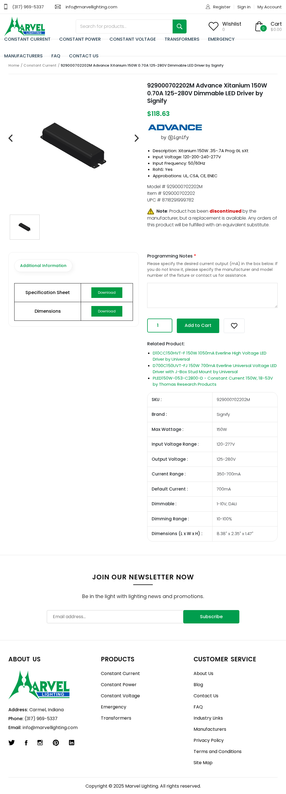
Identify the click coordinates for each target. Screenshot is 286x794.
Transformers (116, 718)
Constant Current (39, 65)
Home (13, 65)
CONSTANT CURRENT (27, 39)
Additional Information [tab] (43, 265)
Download (107, 292)
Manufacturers (210, 729)
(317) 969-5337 (28, 7)
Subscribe (211, 616)
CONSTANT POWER (80, 39)
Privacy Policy (209, 740)
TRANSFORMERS (182, 39)
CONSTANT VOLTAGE (132, 39)
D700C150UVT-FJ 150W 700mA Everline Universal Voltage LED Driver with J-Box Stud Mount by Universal (215, 369)
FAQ (55, 56)
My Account (270, 7)
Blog (198, 684)
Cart (276, 23)
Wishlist (231, 23)
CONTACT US (84, 56)
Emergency (113, 707)
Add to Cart (198, 325)
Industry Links (208, 718)
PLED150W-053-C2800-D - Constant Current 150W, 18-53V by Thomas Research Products (213, 381)
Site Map (203, 762)
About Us (203, 673)
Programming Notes (171, 256)
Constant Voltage (120, 696)
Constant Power (119, 684)
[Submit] (180, 26)
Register (221, 7)
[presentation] (10, 138)
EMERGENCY (221, 39)
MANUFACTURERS (23, 56)
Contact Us (206, 696)
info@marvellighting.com (91, 7)
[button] (234, 326)
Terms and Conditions (218, 751)
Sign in (244, 7)
